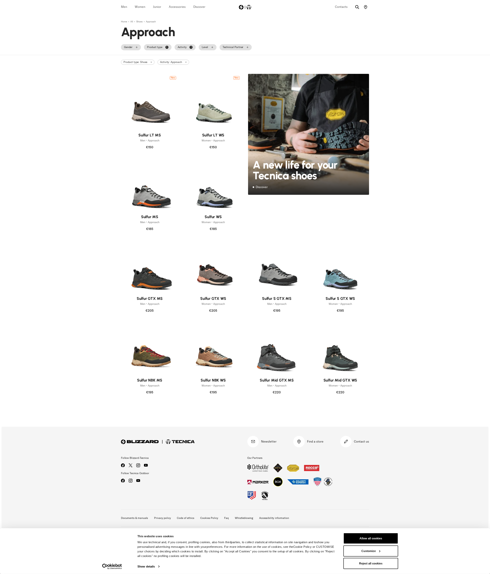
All (132, 21)
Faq (226, 518)
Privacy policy (162, 518)
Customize (368, 550)
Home (124, 21)
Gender (128, 47)
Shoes (139, 21)
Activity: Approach (171, 62)
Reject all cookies (370, 563)
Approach (151, 21)
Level (205, 47)
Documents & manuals (134, 518)
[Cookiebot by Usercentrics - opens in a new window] (112, 566)
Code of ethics (185, 518)
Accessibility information (274, 518)
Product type (157, 47)
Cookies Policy (209, 518)
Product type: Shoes (135, 62)
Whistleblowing (244, 518)
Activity (185, 47)
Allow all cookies (370, 538)
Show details (146, 566)
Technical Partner (233, 47)
